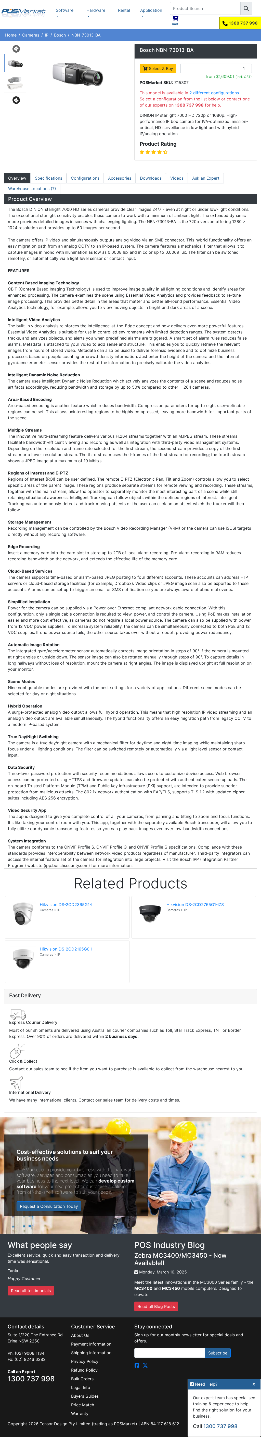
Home (11, 35)
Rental (124, 10)
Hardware (95, 10)
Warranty (79, 1413)
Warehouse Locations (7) (32, 188)
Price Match (82, 1404)
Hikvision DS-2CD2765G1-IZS (195, 904)
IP (46, 35)
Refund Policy (84, 1370)
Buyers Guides (85, 1396)
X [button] (254, 1384)
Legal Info (80, 1387)
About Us (80, 1335)
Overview (17, 178)
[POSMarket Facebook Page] (136, 1365)
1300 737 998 (243, 23)
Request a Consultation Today (49, 1206)
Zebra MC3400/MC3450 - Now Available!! (180, 1259)
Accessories (119, 178)
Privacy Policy (84, 1361)
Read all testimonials (31, 1290)
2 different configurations (214, 92)
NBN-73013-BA (86, 35)
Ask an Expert (205, 178)
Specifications (48, 178)
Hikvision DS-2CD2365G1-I (66, 904)
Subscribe (217, 1352)
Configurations (85, 178)
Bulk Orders (82, 1378)
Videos (177, 178)
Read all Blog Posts (156, 1306)
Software (64, 10)
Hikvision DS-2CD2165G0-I (66, 949)
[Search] (246, 8)
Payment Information (91, 1344)
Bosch (60, 35)
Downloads (151, 178)
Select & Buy (160, 68)
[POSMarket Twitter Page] (145, 1365)
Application (151, 10)
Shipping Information (91, 1352)
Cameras (30, 35)
